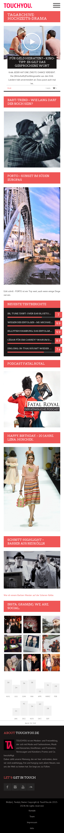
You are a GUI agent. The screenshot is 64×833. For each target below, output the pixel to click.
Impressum (32, 822)
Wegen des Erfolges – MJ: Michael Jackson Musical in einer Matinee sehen (32, 322)
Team (32, 816)
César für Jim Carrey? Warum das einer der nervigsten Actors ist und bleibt (32, 340)
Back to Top (30, 723)
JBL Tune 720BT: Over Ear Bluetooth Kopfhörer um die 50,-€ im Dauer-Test (32, 313)
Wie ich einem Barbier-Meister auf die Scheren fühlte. (29, 595)
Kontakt (32, 810)
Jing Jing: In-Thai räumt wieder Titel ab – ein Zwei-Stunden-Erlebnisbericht (32, 348)
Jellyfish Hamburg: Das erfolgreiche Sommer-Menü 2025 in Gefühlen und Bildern (32, 331)
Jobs (32, 828)
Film (9, 88)
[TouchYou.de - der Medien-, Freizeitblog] (18, 5)
